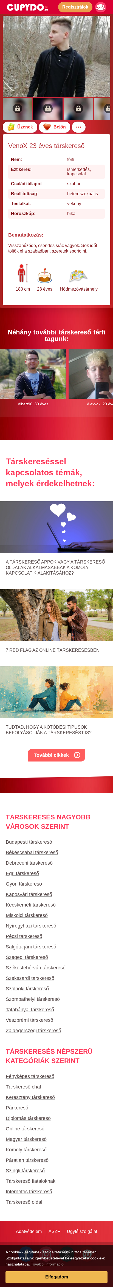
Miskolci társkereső (27, 915)
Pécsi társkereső (24, 936)
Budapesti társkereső (29, 842)
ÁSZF (54, 1231)
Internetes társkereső (29, 1191)
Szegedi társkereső (27, 957)
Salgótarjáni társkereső (31, 946)
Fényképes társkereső (30, 1076)
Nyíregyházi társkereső (31, 925)
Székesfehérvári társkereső (36, 967)
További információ (47, 1264)
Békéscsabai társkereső (32, 852)
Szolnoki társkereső (27, 988)
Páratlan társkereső (27, 1160)
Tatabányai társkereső (30, 1009)
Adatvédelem (29, 1231)
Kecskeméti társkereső (31, 904)
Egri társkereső (22, 873)
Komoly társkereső (26, 1149)
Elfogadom (56, 1277)
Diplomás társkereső (28, 1118)
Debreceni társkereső (29, 862)
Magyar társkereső (26, 1139)
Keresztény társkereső (30, 1097)
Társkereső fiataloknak (30, 1181)
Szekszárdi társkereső (30, 978)
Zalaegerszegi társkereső (33, 1030)
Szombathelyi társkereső (33, 999)
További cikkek (51, 755)
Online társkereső (25, 1128)
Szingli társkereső (25, 1170)
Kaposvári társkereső (29, 894)
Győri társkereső (24, 883)
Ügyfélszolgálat (82, 1231)
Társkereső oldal (24, 1202)
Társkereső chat (23, 1086)
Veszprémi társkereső (29, 1020)
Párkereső (17, 1107)
